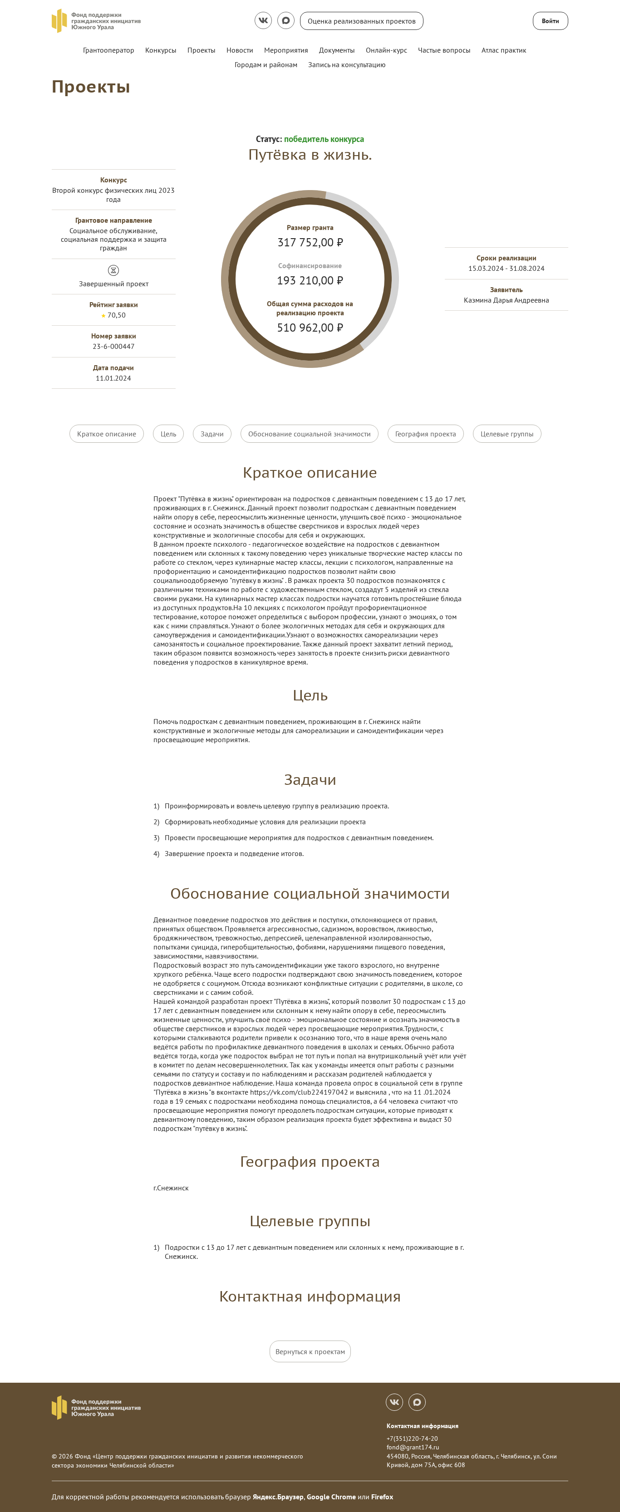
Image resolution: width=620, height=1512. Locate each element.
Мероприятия (286, 49)
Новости (239, 49)
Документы (337, 49)
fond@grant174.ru (413, 1447)
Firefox (382, 1496)
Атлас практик (504, 49)
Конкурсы (161, 49)
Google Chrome (331, 1496)
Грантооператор (108, 49)
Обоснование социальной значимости (309, 433)
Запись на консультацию (347, 64)
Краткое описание (106, 433)
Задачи (212, 433)
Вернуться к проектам (310, 1351)
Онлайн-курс (386, 49)
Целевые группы (507, 433)
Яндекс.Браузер (278, 1496)
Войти (550, 21)
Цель (168, 433)
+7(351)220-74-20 (412, 1438)
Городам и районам (266, 64)
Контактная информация (422, 1426)
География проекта (425, 433)
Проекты (201, 49)
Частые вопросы (444, 49)
